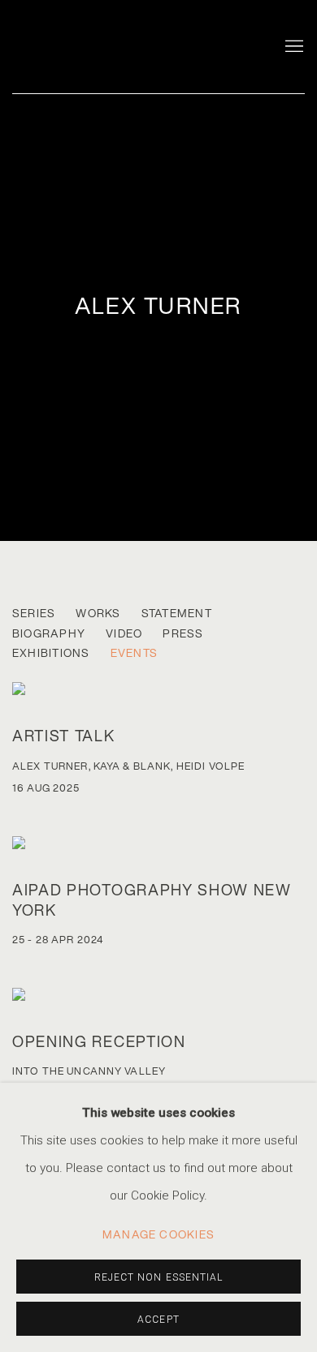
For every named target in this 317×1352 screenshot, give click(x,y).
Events (134, 653)
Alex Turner (158, 305)
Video (124, 634)
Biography (48, 634)
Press (183, 634)
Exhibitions (51, 653)
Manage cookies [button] (158, 1234)
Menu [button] (292, 47)
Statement (176, 613)
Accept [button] (158, 1319)
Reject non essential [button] (159, 1277)
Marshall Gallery (118, 42)
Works (98, 613)
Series (33, 613)
